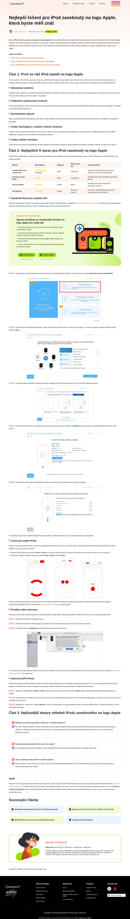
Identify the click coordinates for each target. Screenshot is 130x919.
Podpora (92, 3)
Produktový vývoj (78, 3)
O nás (64, 887)
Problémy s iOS (51, 31)
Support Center (91, 887)
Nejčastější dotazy (92, 894)
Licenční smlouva (68, 899)
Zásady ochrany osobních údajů (70, 895)
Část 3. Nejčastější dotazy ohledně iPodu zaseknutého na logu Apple (35, 65)
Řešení (65, 3)
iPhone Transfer (41, 898)
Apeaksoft (12, 869)
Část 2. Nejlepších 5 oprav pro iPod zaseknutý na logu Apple (32, 61)
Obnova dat (39, 894)
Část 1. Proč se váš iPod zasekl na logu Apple (27, 58)
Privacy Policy (82, 918)
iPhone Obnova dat (42, 891)
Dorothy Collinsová (19, 31)
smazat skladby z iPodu (49, 604)
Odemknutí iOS (40, 887)
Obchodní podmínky (69, 891)
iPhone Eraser (40, 901)
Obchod (102, 3)
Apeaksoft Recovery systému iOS (87, 203)
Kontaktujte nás (91, 898)
